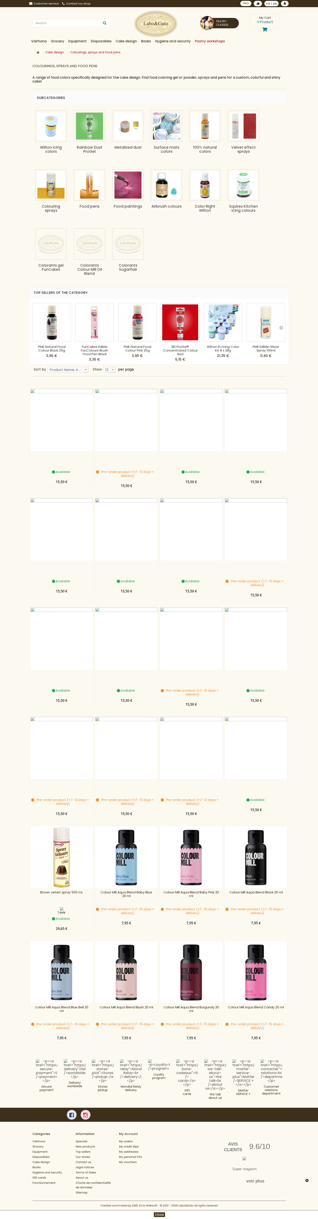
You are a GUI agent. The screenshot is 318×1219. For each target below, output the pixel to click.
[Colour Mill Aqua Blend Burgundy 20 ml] (191, 972)
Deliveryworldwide (74, 1084)
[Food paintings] (128, 185)
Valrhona (38, 1141)
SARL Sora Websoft (144, 1205)
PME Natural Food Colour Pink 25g (137, 348)
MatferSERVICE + (243, 1092)
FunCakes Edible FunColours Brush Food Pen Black (94, 350)
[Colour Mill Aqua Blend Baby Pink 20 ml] (191, 857)
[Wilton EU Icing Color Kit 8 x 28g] (223, 322)
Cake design (41, 1162)
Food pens (90, 206)
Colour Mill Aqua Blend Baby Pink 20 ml (191, 894)
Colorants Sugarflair (128, 267)
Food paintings (128, 206)
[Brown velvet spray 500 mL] (62, 857)
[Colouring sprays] (51, 185)
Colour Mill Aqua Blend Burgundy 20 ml (191, 1009)
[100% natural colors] (205, 126)
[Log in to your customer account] (285, 3)
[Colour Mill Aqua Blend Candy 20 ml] (256, 972)
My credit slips (129, 1146)
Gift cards (187, 1092)
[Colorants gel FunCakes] (51, 244)
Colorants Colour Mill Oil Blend (89, 269)
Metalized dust (128, 147)
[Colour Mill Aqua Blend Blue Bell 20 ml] (62, 972)
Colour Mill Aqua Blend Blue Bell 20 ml (61, 1009)
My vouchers (128, 1162)
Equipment (40, 1152)
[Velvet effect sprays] (243, 126)
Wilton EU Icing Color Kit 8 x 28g (223, 348)
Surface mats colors (166, 149)
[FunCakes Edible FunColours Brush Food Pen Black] (94, 322)
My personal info (130, 1157)
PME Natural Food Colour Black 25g (52, 348)
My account (128, 1134)
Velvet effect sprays (243, 149)
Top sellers (83, 1152)
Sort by (40, 369)
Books (36, 1167)
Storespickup (103, 1088)
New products (85, 1146)
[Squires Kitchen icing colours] (243, 185)
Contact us (83, 1162)
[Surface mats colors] (166, 126)
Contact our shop (78, 4)
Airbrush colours (166, 206)
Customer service (46, 4)
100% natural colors (205, 149)
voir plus (255, 1181)
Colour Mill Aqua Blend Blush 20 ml (126, 1007)
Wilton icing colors (51, 149)
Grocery (37, 1146)
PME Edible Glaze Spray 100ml (266, 348)
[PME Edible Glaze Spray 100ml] (266, 322)
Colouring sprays (51, 208)
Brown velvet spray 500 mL (61, 892)
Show (97, 369)
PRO (246, 3)
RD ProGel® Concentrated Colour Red (180, 350)
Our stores (83, 1157)
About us (82, 1178)
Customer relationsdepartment (271, 1090)
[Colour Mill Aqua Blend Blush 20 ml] (126, 972)
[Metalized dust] (128, 126)
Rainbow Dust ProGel (89, 149)
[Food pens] (89, 185)
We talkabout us (215, 1096)
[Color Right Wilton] (205, 185)
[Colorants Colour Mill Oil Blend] (89, 244)
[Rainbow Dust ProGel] (89, 126)
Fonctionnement (44, 1183)
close (159, 1214)
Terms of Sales (86, 1172)
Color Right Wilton (205, 208)
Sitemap (82, 1192)
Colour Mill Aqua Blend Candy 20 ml (256, 1007)
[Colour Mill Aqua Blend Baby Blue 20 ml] (126, 857)
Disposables (41, 1157)
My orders (126, 1141)
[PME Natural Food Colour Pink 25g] (137, 322)
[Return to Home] (37, 52)
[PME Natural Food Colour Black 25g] (51, 322)
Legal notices (85, 1167)
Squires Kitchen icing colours (243, 208)
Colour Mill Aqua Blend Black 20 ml (256, 892)
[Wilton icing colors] (51, 126)
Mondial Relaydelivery (131, 1088)
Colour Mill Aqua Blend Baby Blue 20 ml (126, 894)
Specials (81, 1141)
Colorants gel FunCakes (51, 267)
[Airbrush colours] (166, 185)
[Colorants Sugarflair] (128, 244)
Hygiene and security (47, 1172)
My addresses (128, 1152)
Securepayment (47, 1088)
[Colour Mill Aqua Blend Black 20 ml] (256, 857)
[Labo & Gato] (155, 24)
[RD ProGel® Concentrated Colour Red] (180, 322)
